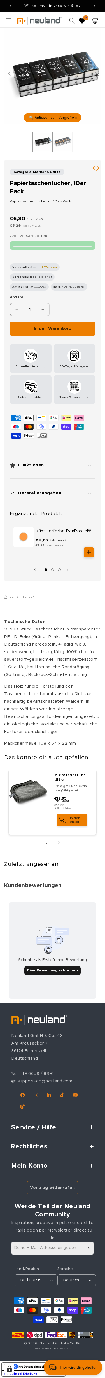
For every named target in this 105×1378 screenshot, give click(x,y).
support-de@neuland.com (45, 1081)
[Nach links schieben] (36, 570)
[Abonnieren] (87, 1248)
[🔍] (52, 76)
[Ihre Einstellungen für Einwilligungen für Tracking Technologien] (9, 1369)
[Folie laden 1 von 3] (46, 569)
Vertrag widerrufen (52, 1188)
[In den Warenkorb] (89, 552)
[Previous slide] (9, 73)
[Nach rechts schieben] (69, 570)
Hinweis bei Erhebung (20, 1373)
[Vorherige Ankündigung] (10, 6)
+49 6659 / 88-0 (36, 1073)
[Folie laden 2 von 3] (52, 569)
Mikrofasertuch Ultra (70, 777)
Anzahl (16, 297)
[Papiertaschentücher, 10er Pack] (42, 142)
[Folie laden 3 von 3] (59, 569)
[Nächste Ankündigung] (94, 6)
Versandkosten (33, 235)
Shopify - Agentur (42, 1348)
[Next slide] (95, 73)
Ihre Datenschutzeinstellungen (39, 1366)
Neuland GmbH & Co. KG (60, 1343)
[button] (8, 21)
